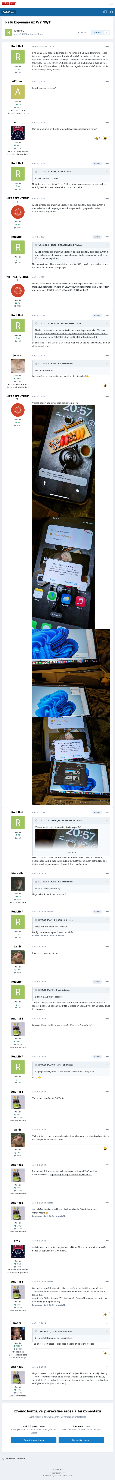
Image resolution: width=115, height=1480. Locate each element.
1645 (18, 972)
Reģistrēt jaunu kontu (34, 1440)
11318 (18, 148)
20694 (19, 1349)
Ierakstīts (43, 46)
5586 (19, 381)
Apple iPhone (36, 34)
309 (19, 72)
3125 (18, 899)
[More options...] (107, 46)
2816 (18, 107)
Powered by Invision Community (57, 1475)
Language (57, 1469)
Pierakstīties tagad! (81, 1440)
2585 (19, 227)
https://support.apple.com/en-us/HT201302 (71, 1174)
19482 (19, 1044)
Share (83, 32)
